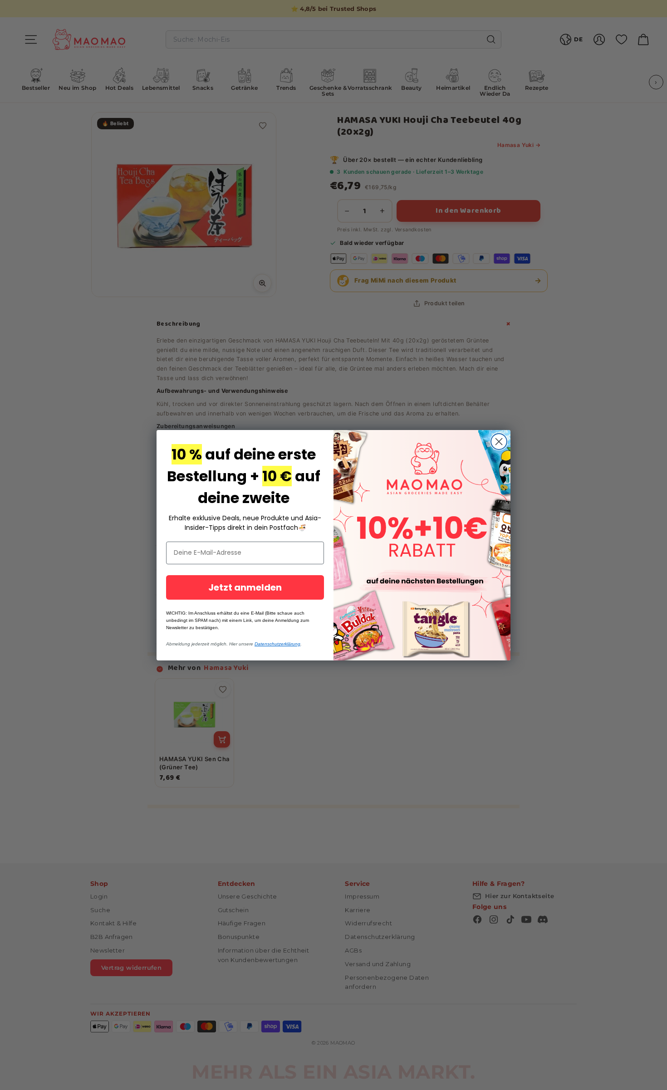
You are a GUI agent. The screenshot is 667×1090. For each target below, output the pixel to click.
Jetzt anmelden (245, 587)
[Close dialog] (499, 442)
